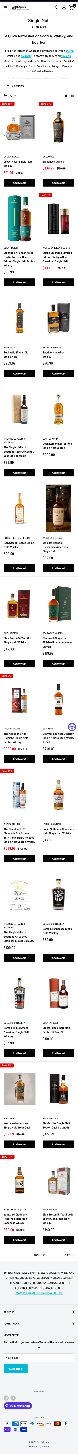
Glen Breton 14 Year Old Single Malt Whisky (17, 640)
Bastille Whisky (52, 347)
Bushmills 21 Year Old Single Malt (16, 354)
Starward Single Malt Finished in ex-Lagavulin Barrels (57, 642)
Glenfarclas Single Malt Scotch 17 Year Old (56, 1030)
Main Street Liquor (15, 1209)
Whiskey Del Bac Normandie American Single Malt (55, 547)
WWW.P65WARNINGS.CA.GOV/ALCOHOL (39, 1293)
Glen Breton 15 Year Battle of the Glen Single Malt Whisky (58, 1219)
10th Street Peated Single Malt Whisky (19, 545)
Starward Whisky (53, 633)
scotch (69, 50)
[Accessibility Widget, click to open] (72, 727)
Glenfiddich (11, 247)
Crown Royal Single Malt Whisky (18, 163)
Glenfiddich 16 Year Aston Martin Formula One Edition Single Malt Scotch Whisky (19, 259)
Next (67, 1254)
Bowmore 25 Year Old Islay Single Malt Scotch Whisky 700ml (58, 738)
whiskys (66, 55)
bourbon (26, 55)
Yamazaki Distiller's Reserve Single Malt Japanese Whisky (15, 1219)
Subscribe (15, 1368)
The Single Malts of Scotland (15, 440)
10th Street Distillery (17, 537)
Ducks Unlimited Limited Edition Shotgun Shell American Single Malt (57, 257)
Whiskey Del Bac (52, 537)
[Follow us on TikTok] (13, 1398)
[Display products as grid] (66, 95)
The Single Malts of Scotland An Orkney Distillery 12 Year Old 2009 (19, 937)
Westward (10, 1118)
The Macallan (12, 728)
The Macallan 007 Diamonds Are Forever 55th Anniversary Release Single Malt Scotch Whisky (19, 835)
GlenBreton (11, 633)
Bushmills (10, 347)
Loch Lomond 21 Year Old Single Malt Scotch (57, 445)
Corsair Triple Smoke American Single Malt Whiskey (16, 1032)
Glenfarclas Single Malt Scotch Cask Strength (56, 1125)
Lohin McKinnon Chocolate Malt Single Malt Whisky (58, 831)
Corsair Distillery (54, 923)
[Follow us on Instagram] (6, 1398)
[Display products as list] (72, 95)
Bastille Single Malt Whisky (54, 354)
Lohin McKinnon (52, 824)
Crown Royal (11, 156)
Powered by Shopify (39, 1446)
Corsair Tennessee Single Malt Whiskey (58, 931)
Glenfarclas (50, 1022)
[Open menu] (5, 7)
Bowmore (48, 728)
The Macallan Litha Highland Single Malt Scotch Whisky (16, 738)
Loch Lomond (50, 438)
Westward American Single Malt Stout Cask (17, 1125)
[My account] (64, 7)
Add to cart (19, 182)
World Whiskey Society (56, 247)
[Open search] (57, 7)
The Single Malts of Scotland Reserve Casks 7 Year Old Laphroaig (19, 451)
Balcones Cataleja (53, 161)
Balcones (48, 156)
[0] (71, 7)
